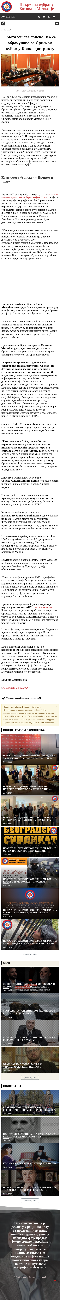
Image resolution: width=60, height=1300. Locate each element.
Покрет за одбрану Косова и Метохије (36, 6)
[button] (3, 23)
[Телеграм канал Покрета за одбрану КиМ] (3, 698)
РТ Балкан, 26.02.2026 (15, 687)
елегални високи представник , (29, 195)
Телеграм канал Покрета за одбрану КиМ (23, 698)
